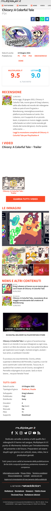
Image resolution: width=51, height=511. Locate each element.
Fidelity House (40, 491)
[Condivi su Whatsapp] (42, 19)
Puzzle (33, 389)
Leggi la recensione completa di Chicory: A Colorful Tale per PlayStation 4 (30, 134)
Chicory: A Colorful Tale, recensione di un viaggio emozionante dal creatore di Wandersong (30, 300)
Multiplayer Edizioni (32, 494)
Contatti (27, 475)
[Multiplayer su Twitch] (29, 432)
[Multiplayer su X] (16, 432)
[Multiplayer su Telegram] (25, 432)
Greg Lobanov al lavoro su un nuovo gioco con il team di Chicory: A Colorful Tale (30, 287)
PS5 (30, 56)
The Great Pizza (17, 494)
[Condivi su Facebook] (33, 19)
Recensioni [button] (23, 5)
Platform (25, 389)
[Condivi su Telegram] (47, 19)
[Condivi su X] (37, 19)
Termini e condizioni (39, 473)
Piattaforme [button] (8, 5)
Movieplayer (19, 491)
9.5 (15, 75)
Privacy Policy (26, 473)
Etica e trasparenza (15, 475)
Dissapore (29, 491)
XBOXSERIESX (41, 56)
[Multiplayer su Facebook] (12, 432)
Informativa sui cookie (11, 473)
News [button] (35, 5)
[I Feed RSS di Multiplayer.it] (38, 432)
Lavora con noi (36, 475)
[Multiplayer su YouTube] (34, 432)
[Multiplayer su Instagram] (21, 432)
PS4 (24, 56)
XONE (20, 60)
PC (19, 56)
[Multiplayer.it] (11, 1)
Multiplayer (8, 491)
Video (42, 5)
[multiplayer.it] (25, 428)
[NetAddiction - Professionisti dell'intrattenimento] (31, 486)
